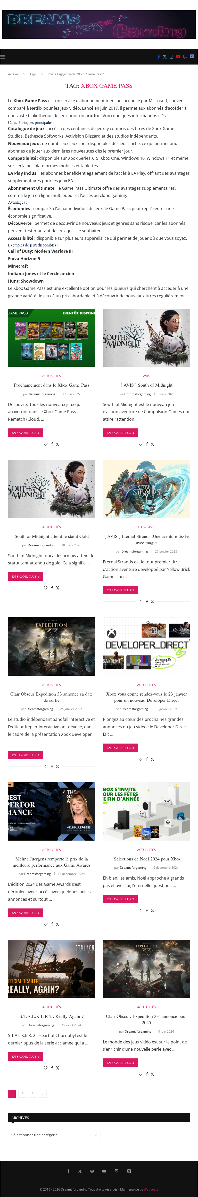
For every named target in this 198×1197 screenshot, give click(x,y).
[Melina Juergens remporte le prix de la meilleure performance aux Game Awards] (51, 811)
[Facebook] (159, 56)
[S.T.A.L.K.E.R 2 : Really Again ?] (51, 969)
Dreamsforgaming (42, 394)
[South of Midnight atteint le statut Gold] (51, 489)
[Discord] (192, 56)
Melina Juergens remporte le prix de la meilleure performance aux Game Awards (51, 862)
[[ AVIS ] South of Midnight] (146, 338)
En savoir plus (24, 432)
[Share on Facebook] (52, 444)
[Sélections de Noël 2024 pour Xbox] (146, 811)
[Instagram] (172, 56)
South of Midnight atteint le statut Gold (52, 536)
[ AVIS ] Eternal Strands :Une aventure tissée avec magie (146, 539)
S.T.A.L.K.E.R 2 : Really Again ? (52, 1016)
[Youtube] (178, 56)
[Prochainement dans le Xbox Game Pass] (51, 338)
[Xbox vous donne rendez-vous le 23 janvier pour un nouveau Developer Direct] (146, 646)
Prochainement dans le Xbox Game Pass (51, 385)
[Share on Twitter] (57, 444)
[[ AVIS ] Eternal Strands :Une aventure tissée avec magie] (146, 489)
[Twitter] (165, 56)
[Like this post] (45, 444)
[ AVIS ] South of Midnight (146, 385)
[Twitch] (185, 56)
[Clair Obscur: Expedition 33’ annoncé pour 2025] (146, 969)
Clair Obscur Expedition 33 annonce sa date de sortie (51, 697)
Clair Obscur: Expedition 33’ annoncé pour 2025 (146, 1019)
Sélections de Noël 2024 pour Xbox (146, 859)
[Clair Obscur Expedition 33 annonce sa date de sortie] (51, 646)
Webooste (151, 1189)
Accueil (13, 74)
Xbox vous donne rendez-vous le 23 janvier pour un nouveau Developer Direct (146, 697)
